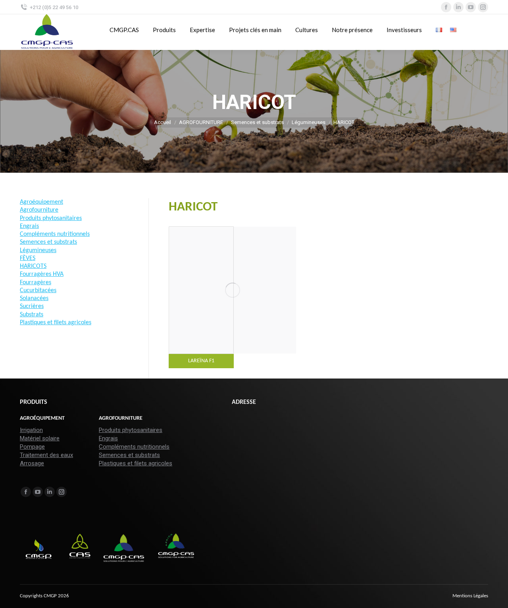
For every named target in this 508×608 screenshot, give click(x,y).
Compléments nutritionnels (134, 446)
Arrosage (32, 463)
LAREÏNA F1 (201, 361)
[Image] (232, 290)
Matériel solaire (40, 438)
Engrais (108, 438)
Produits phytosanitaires (130, 430)
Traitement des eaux (46, 455)
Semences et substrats (129, 455)
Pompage (32, 446)
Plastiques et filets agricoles (135, 463)
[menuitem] (470, 596)
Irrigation (31, 430)
